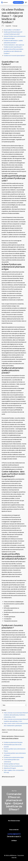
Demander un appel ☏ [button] (14, 836)
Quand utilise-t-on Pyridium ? (12, 30)
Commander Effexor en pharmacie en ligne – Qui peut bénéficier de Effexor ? (14, 800)
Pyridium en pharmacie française (13, 742)
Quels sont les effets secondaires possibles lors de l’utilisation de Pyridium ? (13, 51)
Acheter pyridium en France (11, 764)
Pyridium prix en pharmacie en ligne (14, 757)
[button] (26, 2)
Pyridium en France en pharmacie (13, 766)
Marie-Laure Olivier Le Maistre (10, 738)
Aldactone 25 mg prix (10, 768)
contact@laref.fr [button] (14, 834)
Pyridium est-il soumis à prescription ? (14, 55)
